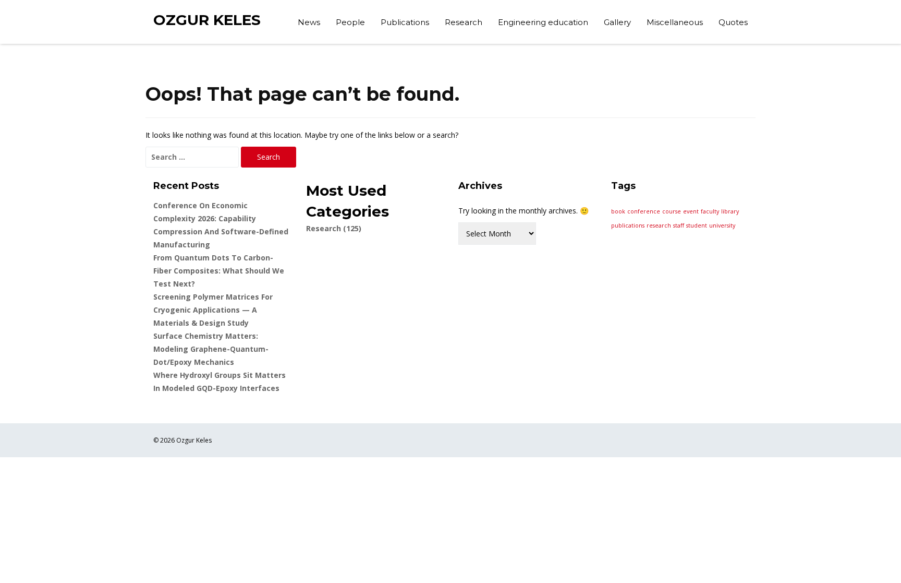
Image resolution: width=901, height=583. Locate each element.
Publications (405, 22)
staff (678, 225)
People (350, 22)
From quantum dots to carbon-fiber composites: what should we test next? (218, 271)
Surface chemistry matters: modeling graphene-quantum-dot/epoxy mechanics (211, 349)
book (618, 211)
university (722, 225)
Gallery (617, 22)
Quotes (733, 22)
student (696, 225)
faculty (710, 211)
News (309, 22)
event (691, 211)
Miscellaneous (675, 22)
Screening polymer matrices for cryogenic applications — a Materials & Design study (213, 310)
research (659, 225)
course (671, 211)
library (730, 211)
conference (643, 211)
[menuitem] (309, 23)
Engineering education (543, 22)
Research (463, 22)
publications (627, 225)
